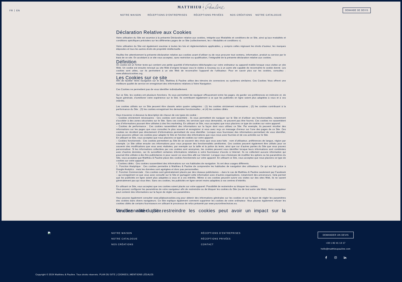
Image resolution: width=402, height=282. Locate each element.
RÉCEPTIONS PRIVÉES (216, 238)
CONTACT (207, 244)
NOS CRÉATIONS (122, 244)
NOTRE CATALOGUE (124, 238)
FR (11, 10)
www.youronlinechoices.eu (223, 203)
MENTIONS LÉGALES (141, 274)
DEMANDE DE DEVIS (356, 10)
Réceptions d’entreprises (167, 15)
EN (18, 10)
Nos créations (241, 15)
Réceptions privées (208, 15)
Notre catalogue (268, 15)
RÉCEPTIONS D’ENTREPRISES (221, 233)
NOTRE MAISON (121, 233)
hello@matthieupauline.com (335, 248)
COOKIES (122, 274)
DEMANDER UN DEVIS (336, 235)
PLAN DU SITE (107, 274)
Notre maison (130, 15)
